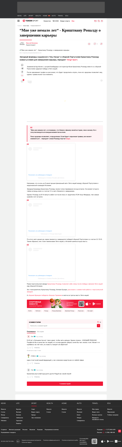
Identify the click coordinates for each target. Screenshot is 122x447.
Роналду (46, 310)
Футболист (38, 310)
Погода (3, 415)
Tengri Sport (72, 60)
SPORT (31, 16)
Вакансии (32, 429)
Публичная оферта (27, 442)
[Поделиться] (101, 44)
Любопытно (19, 417)
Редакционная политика (52, 429)
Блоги (78, 415)
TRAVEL (60, 16)
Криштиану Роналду (69, 310)
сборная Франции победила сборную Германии (45, 295)
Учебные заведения (112, 415)
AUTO (54, 16)
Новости (3, 409)
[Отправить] (98, 325)
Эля (32, 370)
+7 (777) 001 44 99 (110, 429)
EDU (66, 16)
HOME (45, 16)
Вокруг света (95, 412)
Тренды (33, 415)
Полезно (18, 415)
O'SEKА (33, 356)
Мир (73, 21)
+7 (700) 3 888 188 (110, 432)
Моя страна (95, 409)
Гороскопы (19, 420)
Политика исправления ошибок (70, 440)
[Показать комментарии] (94, 44)
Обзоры (79, 417)
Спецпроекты (5, 417)
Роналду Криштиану (56, 310)
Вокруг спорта (65, 21)
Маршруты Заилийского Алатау (98, 418)
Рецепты (18, 423)
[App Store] (103, 441)
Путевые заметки (97, 415)
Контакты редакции (14, 429)
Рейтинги (3, 420)
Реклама (25, 429)
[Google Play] (110, 441)
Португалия (81, 310)
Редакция (40, 429)
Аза (32, 336)
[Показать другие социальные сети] (22, 75)
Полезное (79, 412)
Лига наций (89, 310)
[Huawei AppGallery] (118, 441)
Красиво (18, 409)
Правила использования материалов (31, 440)
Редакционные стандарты (8, 432)
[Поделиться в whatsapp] (22, 65)
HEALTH (38, 16)
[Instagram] (119, 431)
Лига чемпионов (36, 417)
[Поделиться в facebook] (22, 72)
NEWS (19, 16)
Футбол (30, 310)
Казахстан (47, 21)
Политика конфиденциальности (51, 440)
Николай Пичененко (32, 43)
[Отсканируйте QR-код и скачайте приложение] (65, 303)
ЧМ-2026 (56, 21)
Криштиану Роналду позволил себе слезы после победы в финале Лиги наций (75, 284)
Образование (111, 412)
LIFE (25, 16)
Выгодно (18, 412)
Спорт (33, 409)
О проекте (4, 429)
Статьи (3, 412)
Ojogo (68, 139)
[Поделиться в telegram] (22, 68)
